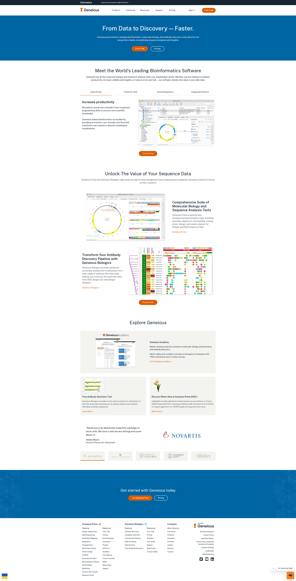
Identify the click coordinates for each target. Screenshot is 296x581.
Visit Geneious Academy (160, 361)
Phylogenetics (87, 545)
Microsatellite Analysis (90, 562)
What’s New (157, 411)
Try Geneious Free (140, 498)
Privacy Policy (208, 535)
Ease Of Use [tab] (96, 92)
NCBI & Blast (87, 565)
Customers (171, 531)
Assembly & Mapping (90, 538)
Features (85, 528)
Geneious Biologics (90, 288)
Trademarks (209, 551)
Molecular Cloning (89, 548)
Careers (170, 545)
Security (170, 548)
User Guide (151, 542)
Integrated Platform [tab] (200, 92)
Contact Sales (152, 552)
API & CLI (106, 548)
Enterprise (130, 10)
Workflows (86, 568)
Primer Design (87, 552)
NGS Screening (130, 542)
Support (106, 568)
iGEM (104, 562)
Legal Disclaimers (207, 538)
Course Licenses (109, 558)
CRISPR (85, 555)
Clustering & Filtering (133, 538)
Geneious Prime (179, 232)
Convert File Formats (90, 572)
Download (106, 542)
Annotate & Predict (89, 558)
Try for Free (148, 153)
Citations (170, 535)
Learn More (87, 411)
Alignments (86, 542)
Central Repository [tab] (165, 92)
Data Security (130, 545)
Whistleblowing (208, 554)
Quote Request (108, 538)
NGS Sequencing (88, 535)
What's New (107, 565)
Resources (107, 528)
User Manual (107, 555)
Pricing (172, 10)
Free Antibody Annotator (134, 548)
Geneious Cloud (88, 575)
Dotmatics (171, 538)
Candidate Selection (132, 535)
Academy (106, 552)
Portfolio (170, 542)
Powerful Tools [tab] (130, 92)
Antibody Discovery (132, 531)
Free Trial (208, 10)
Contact (170, 552)
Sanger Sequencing (89, 531)
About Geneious (173, 528)
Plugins (105, 545)
